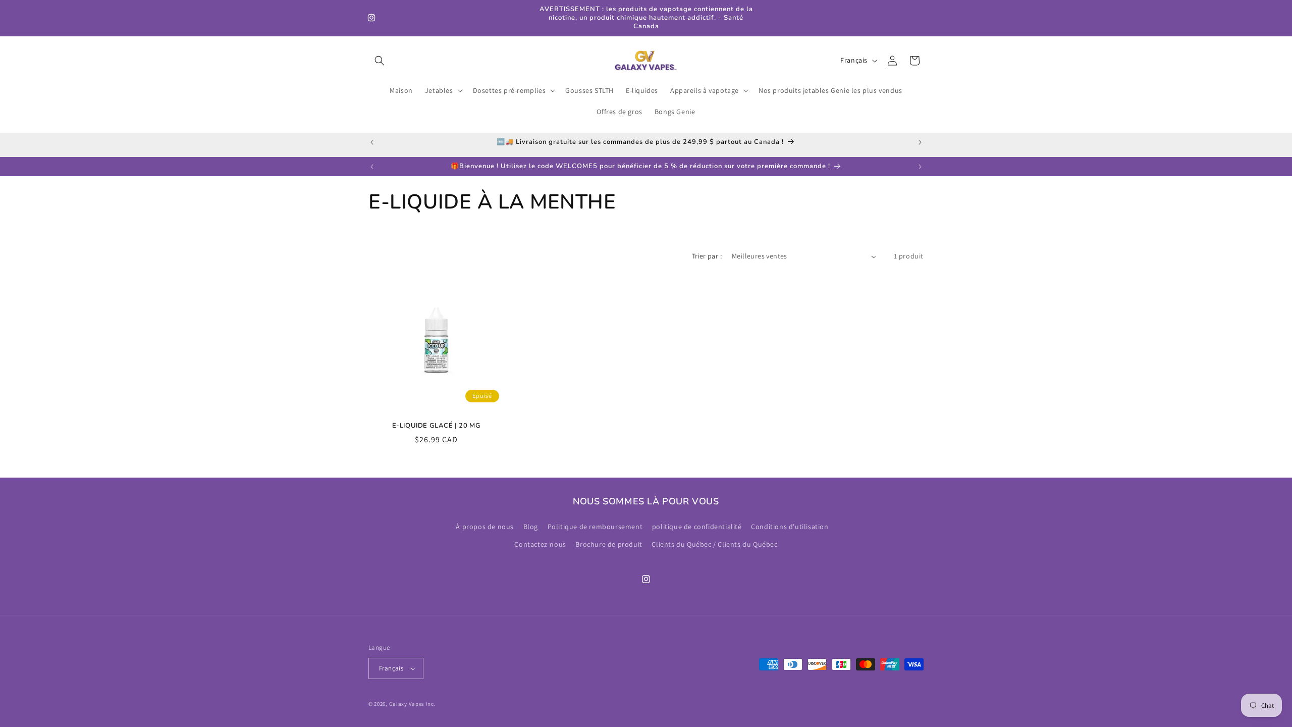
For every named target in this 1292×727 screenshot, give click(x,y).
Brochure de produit (608, 544)
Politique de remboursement (595, 526)
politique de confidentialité (697, 526)
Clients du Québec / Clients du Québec (714, 544)
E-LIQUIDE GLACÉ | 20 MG (436, 426)
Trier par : (707, 256)
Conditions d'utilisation (789, 526)
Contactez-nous (540, 544)
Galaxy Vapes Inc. (412, 703)
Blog (530, 526)
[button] (379, 60)
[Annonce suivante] (920, 142)
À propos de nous (485, 526)
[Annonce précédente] (372, 142)
